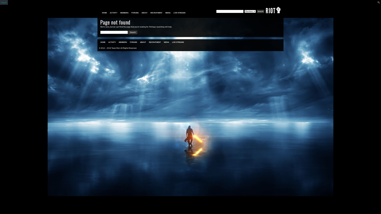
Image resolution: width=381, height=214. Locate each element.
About (144, 13)
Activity (113, 13)
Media (168, 13)
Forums (135, 13)
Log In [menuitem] (4, 2)
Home (104, 13)
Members (124, 13)
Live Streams (179, 13)
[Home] (273, 10)
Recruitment (156, 13)
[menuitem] (378, 2)
